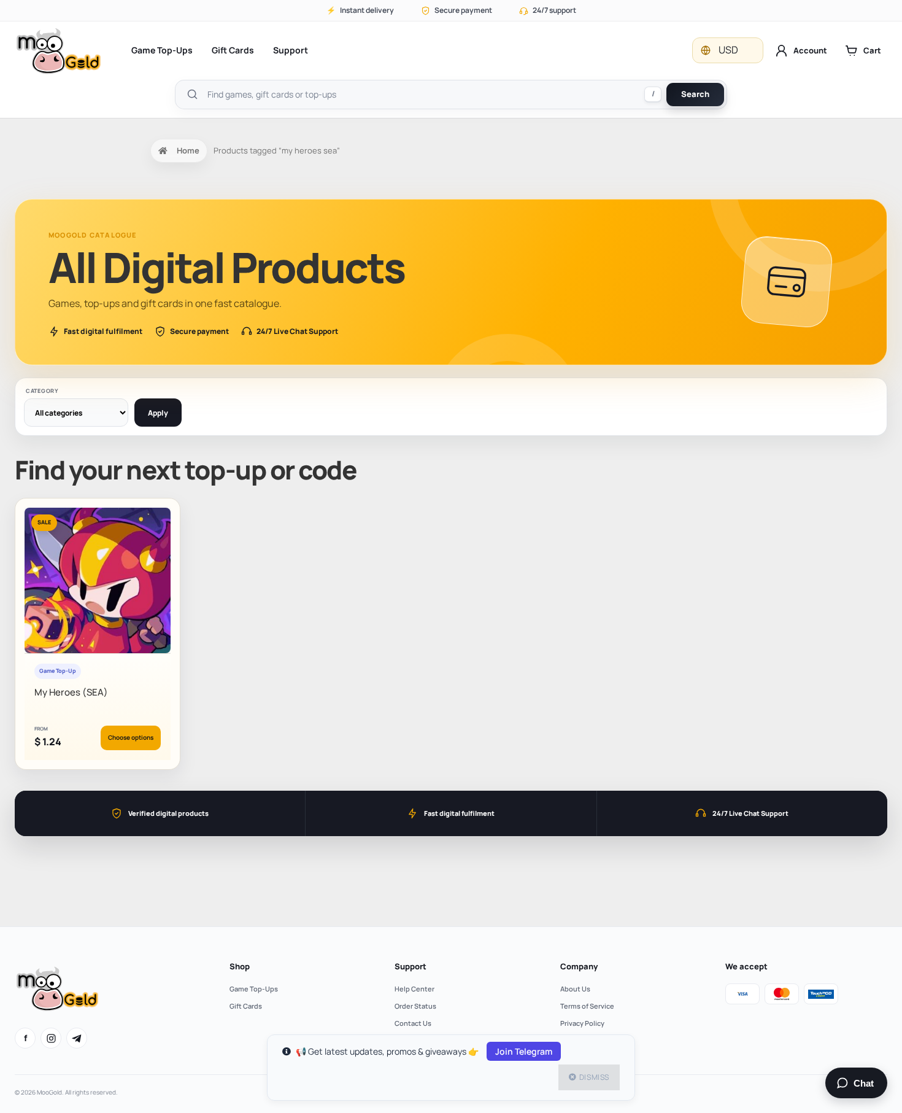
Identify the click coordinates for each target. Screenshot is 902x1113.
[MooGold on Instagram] (50, 1038)
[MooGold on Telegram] (76, 1038)
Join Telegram (523, 1051)
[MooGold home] (58, 50)
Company (579, 966)
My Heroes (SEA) (71, 692)
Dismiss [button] (594, 1077)
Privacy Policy (582, 1023)
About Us (575, 988)
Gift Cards (233, 50)
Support (290, 50)
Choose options (130, 737)
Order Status (415, 1005)
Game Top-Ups (162, 50)
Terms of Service (587, 1005)
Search (695, 93)
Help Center (414, 988)
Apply (158, 413)
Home (188, 150)
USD (728, 49)
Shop (239, 966)
